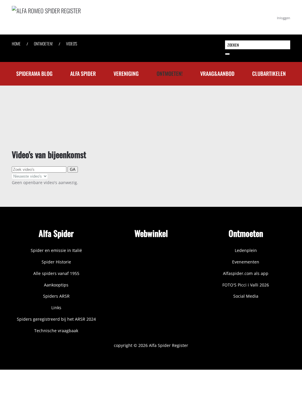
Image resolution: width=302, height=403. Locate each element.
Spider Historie (56, 262)
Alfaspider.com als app (245, 273)
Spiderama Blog (34, 73)
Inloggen (283, 18)
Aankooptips (56, 285)
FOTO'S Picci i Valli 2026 (245, 285)
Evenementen (245, 262)
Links (56, 307)
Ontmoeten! (170, 73)
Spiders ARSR (56, 296)
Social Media (245, 296)
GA (73, 169)
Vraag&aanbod (217, 73)
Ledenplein (246, 250)
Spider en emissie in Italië (56, 250)
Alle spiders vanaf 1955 (56, 273)
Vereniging (126, 73)
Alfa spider (83, 73)
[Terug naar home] (100, 17)
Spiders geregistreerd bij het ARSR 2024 (56, 319)
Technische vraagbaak (56, 330)
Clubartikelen (269, 73)
